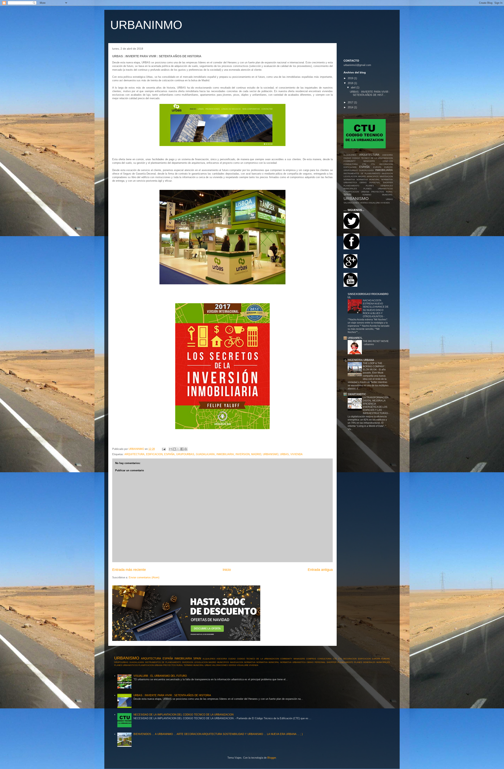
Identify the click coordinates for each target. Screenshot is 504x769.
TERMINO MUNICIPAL (377, 195)
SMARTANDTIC (357, 394)
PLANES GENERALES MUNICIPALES (372, 662)
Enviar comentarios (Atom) (144, 577)
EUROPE (388, 167)
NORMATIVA (349, 179)
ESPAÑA (169, 454)
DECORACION (386, 164)
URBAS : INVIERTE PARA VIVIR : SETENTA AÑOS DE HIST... (370, 93)
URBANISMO (270, 454)
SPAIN (347, 194)
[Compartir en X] (178, 449)
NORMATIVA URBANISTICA (293, 662)
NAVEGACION (386, 176)
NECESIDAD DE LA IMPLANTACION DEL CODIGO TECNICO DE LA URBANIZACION (183, 714)
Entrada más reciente (129, 570)
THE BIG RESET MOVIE (376, 341)
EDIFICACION (154, 454)
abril (353, 87)
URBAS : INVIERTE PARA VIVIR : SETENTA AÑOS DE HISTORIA (172, 695)
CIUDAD (347, 158)
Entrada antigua (320, 570)
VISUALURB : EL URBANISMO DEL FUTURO (160, 675)
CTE (364, 164)
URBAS (284, 454)
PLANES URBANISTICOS (378, 189)
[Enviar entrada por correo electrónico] (163, 448)
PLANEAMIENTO (351, 186)
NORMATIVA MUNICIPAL (368, 179)
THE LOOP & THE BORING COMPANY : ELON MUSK (374, 366)
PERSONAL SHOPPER (381, 182)
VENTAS (364, 203)
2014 (351, 107)
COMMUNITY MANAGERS (359, 161)
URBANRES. (355, 337)
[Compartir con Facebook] (182, 449)
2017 (351, 102)
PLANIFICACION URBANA (356, 192)
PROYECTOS (377, 192)
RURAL (389, 192)
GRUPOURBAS (185, 454)
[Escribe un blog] (174, 449)
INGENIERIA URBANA (361, 360)
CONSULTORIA (351, 164)
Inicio (227, 570)
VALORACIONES (351, 203)
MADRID (256, 454)
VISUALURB (374, 203)
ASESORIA (387, 155)
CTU (373, 164)
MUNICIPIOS (373, 176)
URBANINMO (146, 24)
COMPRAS (388, 161)
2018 (351, 83)
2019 (351, 78)
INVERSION (242, 454)
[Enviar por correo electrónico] (171, 449)
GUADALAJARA (205, 454)
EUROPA (377, 167)
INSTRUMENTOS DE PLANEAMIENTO (362, 173)
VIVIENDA (296, 454)
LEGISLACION (350, 176)
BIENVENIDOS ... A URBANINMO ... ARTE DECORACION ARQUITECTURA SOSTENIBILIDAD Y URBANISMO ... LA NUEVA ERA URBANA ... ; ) (218, 734)
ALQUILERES (350, 155)
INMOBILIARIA (225, 454)
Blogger (271, 757)
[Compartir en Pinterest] (186, 449)
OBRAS (363, 182)
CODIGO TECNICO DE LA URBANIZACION (372, 158)
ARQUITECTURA (134, 454)
